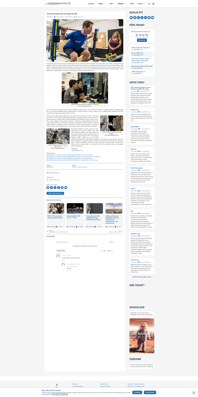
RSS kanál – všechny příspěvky (136, 384)
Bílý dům (134, 149)
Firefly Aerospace (137, 168)
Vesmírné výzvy (104, 384)
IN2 (132, 211)
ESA (73, 167)
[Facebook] (134, 17)
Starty (111, 4)
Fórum (132, 4)
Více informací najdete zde (60, 394)
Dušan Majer (134, 91)
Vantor (133, 189)
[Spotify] (149, 17)
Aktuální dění (50, 167)
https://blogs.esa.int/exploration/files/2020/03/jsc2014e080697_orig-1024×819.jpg (69, 155)
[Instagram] (138, 17)
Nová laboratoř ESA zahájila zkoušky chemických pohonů (74, 218)
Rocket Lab (134, 110)
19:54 (147, 91)
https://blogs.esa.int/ (77, 150)
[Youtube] (131, 17)
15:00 (148, 170)
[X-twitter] (141, 17)
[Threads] (145, 17)
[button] (149, 3)
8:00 (148, 151)
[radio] (47, 180)
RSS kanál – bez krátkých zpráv (136, 386)
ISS (76, 167)
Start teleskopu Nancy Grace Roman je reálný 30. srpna (141, 88)
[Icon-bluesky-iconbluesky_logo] (152, 17)
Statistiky (91, 4)
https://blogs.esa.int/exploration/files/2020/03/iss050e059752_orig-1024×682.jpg (69, 158)
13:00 (148, 112)
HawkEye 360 (135, 234)
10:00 (148, 129)
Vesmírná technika (105, 386)
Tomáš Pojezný (134, 112)
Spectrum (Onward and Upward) (141, 66)
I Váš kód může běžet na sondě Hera (113, 217)
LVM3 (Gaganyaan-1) (138, 71)
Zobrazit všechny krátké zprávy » (142, 277)
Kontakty (75, 384)
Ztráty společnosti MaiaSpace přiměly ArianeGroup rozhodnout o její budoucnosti (92, 219)
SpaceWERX (135, 127)
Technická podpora (78, 386)
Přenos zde (142, 40)
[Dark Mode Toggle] (194, 393)
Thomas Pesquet (82, 167)
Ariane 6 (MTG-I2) (137, 53)
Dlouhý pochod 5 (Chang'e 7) (140, 31)
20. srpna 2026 (143, 170)
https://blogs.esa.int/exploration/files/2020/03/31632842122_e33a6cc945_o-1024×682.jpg (71, 160)
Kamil (76, 266)
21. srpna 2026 (142, 91)
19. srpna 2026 (143, 236)
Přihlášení (111, 242)
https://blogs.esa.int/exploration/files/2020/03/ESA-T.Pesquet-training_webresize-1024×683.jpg (73, 156)
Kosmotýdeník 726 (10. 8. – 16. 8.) (53, 217)
